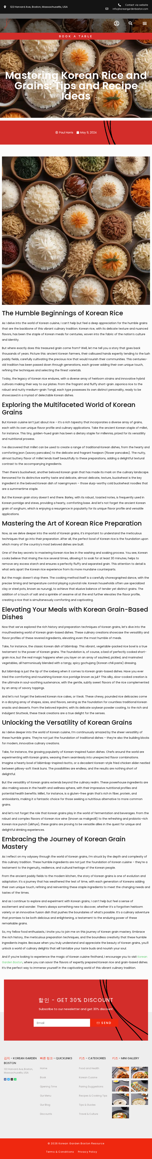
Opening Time (48, 1086)
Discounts (46, 1114)
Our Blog (45, 1104)
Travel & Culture (88, 1114)
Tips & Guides (87, 1104)
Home (43, 1068)
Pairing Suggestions (91, 1086)
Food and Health (89, 1068)
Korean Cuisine (88, 1077)
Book (43, 1077)
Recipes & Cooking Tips (93, 1095)
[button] (130, 23)
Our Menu (45, 1095)
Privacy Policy (87, 1151)
